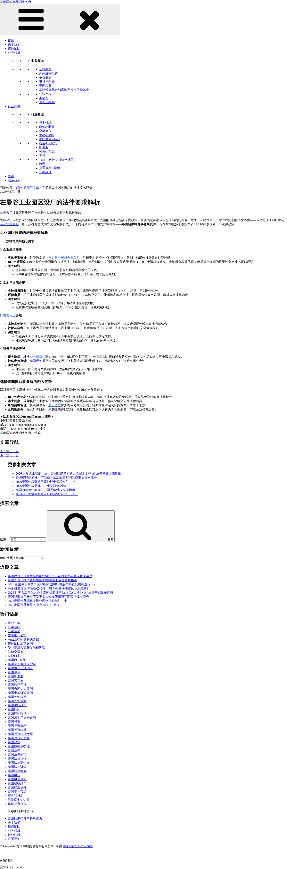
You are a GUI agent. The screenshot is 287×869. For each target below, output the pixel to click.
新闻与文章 (31, 187)
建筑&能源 (46, 126)
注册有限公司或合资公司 (62, 257)
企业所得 (36, 356)
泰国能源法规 (17, 787)
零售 (42, 155)
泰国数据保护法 (19, 746)
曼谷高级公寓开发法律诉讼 (26, 647)
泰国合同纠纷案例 (20, 688)
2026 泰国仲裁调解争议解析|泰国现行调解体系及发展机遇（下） (52, 584)
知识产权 (45, 94)
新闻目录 (6, 558)
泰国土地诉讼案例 (20, 692)
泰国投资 (14, 721)
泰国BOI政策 (17, 660)
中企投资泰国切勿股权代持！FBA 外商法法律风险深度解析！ (50, 588)
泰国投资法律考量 (20, 734)
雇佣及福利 (47, 102)
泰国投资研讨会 (19, 738)
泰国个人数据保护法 (22, 664)
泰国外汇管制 (17, 701)
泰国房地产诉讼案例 (22, 717)
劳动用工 (9, 315)
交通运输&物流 (49, 168)
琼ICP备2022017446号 (78, 846)
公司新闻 (14, 627)
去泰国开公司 (17, 635)
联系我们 (14, 180)
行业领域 (14, 106)
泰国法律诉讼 (17, 767)
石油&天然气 (48, 143)
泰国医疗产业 (17, 684)
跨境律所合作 (17, 804)
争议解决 (45, 77)
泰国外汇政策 (17, 697)
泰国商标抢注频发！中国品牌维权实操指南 (45, 490)
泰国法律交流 (17, 754)
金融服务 (45, 131)
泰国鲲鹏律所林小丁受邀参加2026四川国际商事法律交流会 (56, 477)
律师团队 (14, 48)
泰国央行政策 (17, 705)
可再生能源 (47, 151)
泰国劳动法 (15, 680)
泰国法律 (14, 750)
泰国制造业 (15, 676)
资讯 (11, 176)
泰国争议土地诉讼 (20, 668)
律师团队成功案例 (20, 643)
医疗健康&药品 (49, 139)
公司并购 (45, 69)
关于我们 (14, 44)
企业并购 (14, 623)
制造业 (43, 147)
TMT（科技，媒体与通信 (56, 159)
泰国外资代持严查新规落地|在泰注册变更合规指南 (42, 580)
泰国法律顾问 (17, 771)
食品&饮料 (46, 135)
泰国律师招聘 (17, 713)
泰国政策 (14, 742)
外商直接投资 (48, 73)
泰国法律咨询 (17, 758)
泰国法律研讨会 (19, 762)
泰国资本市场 (17, 791)
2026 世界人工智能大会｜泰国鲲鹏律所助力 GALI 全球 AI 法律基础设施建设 (68, 473)
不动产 (43, 98)
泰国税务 (45, 85)
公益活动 (14, 631)
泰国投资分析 (17, 725)
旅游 (42, 163)
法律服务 (14, 655)
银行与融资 (47, 81)
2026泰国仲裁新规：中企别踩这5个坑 (41, 485)
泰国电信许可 (17, 779)
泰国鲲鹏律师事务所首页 (25, 818)
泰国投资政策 (17, 730)
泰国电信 (14, 775)
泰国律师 (14, 709)
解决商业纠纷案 (19, 799)
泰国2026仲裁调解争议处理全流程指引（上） (47, 494)
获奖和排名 (15, 795)
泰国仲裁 (14, 672)
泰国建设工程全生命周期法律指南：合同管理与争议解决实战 (50, 576)
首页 (11, 40)
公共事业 (45, 172)
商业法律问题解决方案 (23, 639)
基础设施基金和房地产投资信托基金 (64, 89)
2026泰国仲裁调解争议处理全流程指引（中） (47, 481)
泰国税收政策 (17, 783)
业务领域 (14, 52)
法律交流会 (15, 651)
